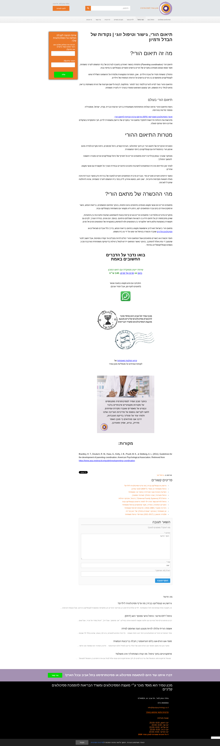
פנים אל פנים (127, 273)
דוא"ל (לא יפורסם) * (162, 570)
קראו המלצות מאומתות (127, 361)
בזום (140, 273)
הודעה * (167, 533)
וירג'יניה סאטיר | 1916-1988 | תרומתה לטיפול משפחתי (145, 508)
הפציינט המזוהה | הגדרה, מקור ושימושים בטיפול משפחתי (144, 505)
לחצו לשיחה (61, 8)
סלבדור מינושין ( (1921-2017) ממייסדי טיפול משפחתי (145, 514)
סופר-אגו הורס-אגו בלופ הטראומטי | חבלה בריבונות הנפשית (142, 641)
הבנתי (82, 742)
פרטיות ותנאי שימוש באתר (157, 712)
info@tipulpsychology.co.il (158, 707)
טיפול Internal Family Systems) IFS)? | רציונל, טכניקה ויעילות (142, 498)
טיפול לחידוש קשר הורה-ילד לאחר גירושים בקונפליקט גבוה (144, 502)
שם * (168, 562)
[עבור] (88, 8)
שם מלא (71, 49)
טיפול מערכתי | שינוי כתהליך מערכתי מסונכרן (149, 495)
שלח (63, 75)
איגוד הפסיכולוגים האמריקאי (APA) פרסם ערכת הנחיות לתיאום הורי (143, 117)
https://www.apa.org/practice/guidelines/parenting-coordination (107, 461)
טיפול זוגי (160, 475)
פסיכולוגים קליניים (164, 232)
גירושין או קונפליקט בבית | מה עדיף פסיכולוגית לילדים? (145, 486)
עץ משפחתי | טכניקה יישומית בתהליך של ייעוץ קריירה (146, 511)
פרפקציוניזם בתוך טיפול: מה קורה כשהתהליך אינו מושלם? (143, 654)
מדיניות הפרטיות (97, 742)
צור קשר (55, 675)
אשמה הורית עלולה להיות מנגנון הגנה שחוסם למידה (146, 628)
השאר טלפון (69, 61)
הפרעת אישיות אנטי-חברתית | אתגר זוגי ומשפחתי (147, 492)
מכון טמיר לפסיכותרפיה (149, 8)
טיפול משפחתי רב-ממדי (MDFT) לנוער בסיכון (149, 489)
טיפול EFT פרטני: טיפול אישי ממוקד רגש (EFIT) (148, 616)
